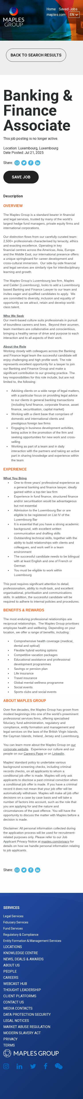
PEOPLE (10, 971)
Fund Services (13, 928)
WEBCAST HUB (15, 984)
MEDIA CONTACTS (18, 1008)
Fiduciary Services (15, 922)
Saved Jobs (68, 9)
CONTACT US (13, 1002)
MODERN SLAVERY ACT (22, 1033)
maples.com (56, 15)
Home (51, 9)
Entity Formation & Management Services (32, 941)
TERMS (9, 1045)
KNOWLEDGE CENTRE (20, 953)
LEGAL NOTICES (16, 1021)
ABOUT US (11, 965)
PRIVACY (10, 1039)
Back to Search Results (36, 55)
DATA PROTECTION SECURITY (27, 1014)
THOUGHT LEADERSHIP (22, 990)
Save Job (21, 177)
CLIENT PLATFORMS (19, 996)
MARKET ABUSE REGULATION (26, 1027)
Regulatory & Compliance (21, 934)
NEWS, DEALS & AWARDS (23, 959)
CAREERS (10, 977)
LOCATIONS (12, 947)
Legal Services (13, 916)
